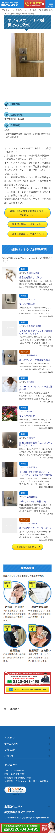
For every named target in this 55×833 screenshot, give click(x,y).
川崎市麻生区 (32, 523)
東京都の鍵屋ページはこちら (26, 224)
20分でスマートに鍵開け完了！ (34, 501)
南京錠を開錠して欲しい (31, 277)
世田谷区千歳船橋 (34, 326)
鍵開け (23, 269)
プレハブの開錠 (27, 416)
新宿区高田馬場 (33, 273)
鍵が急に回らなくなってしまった (35, 528)
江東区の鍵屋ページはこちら (26, 234)
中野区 (29, 411)
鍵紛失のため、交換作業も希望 (34, 360)
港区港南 (30, 382)
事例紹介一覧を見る (26, 546)
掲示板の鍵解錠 (27, 304)
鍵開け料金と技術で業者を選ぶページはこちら (26, 213)
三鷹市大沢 (31, 299)
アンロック (6, 10)
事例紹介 (19, 10)
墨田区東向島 (32, 355)
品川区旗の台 (32, 497)
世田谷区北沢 (32, 467)
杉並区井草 (31, 438)
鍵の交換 (24, 352)
